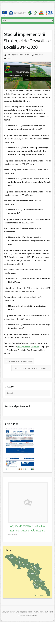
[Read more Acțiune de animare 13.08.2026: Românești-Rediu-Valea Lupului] (28, 502)
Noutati (9, 58)
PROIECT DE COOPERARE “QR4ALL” (31, 368)
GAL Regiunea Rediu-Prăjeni (18, 55)
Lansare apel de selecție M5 (19, 361)
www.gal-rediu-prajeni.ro (28, 347)
